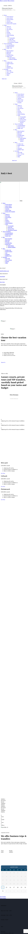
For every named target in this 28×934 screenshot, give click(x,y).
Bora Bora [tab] (3, 800)
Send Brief (2, 276)
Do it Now (2, 282)
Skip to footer (11, 0)
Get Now (3, 473)
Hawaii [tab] (2, 802)
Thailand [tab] (3, 803)
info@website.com (4, 271)
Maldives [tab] (3, 799)
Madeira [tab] (3, 804)
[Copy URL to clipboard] (5, 311)
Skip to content (3, 0)
